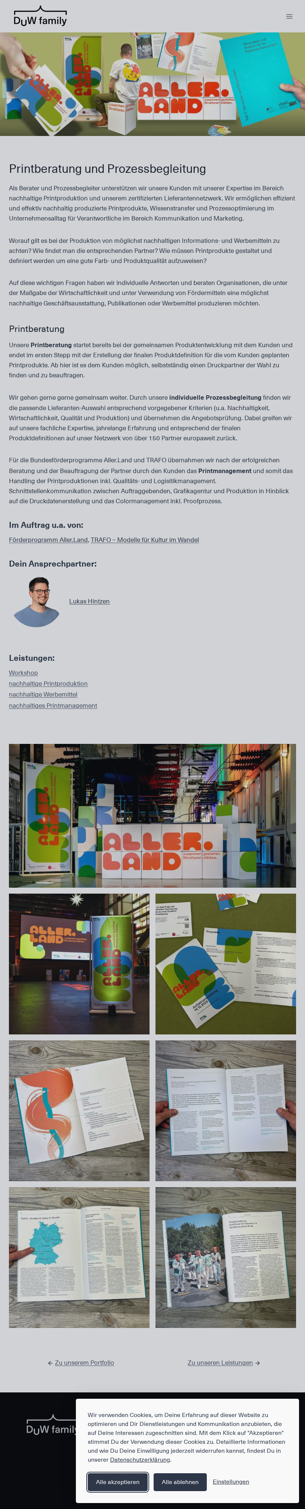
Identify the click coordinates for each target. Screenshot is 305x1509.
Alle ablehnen (180, 1482)
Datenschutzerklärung (140, 1460)
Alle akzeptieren (117, 1482)
